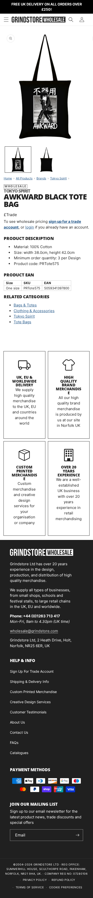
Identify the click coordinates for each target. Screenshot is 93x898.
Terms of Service (30, 887)
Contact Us (19, 732)
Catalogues (19, 753)
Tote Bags (22, 322)
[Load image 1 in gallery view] (18, 160)
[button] (6, 19)
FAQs (14, 742)
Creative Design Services (30, 702)
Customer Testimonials (28, 712)
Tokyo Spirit (24, 316)
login (29, 227)
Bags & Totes (25, 305)
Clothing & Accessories (34, 310)
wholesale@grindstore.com (34, 631)
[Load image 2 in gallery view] (46, 160)
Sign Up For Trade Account (32, 671)
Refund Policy (63, 880)
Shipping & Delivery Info (29, 681)
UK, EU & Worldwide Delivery (24, 381)
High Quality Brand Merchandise (68, 385)
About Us (17, 722)
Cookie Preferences (66, 887)
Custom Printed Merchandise (24, 473)
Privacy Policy (35, 880)
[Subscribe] (77, 835)
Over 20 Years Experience (69, 471)
